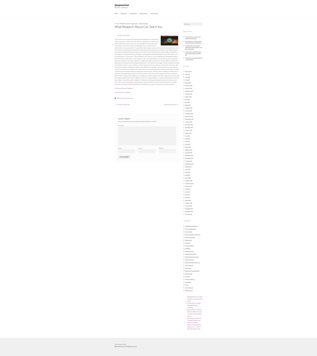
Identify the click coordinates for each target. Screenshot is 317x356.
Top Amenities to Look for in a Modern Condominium (193, 37)
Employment (188, 240)
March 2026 (188, 82)
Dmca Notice (133, 13)
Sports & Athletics (190, 279)
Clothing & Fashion (190, 237)
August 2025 (188, 96)
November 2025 (189, 91)
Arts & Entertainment (190, 229)
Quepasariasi (122, 5)
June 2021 (187, 138)
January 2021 (188, 152)
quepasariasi (134, 23)
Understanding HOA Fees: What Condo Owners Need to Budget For (193, 53)
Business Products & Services (125, 98)
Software (187, 276)
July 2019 (187, 189)
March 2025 (188, 105)
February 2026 (188, 85)
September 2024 (189, 119)
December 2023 (189, 124)
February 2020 (188, 180)
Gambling (187, 248)
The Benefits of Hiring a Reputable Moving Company (194, 305)
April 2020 (187, 175)
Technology (188, 282)
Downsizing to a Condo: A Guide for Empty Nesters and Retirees (193, 42)
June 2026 (187, 77)
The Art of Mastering (124, 105)
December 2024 (189, 113)
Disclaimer (124, 13)
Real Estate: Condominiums (192, 271)
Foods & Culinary (189, 246)
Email (141, 148)
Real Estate (188, 268)
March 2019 (188, 200)
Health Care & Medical (190, 254)
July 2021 (187, 136)
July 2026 (187, 74)
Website (161, 148)
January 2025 (188, 110)
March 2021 (188, 147)
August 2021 (188, 133)
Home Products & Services (192, 257)
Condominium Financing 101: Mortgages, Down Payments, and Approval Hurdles (193, 47)
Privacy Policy (144, 13)
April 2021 (187, 144)
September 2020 (189, 164)
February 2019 (188, 203)
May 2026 (187, 80)
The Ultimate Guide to (170, 105)
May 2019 (187, 194)
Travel (186, 285)
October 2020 (188, 161)
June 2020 (187, 169)
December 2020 (189, 155)
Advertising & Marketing (191, 226)
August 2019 (188, 186)
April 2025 (187, 102)
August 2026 (188, 71)
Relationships (188, 274)
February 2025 (188, 108)
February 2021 (188, 150)
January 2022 (188, 130)
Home (116, 13)
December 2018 (189, 208)
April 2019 (187, 197)
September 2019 (189, 183)
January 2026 (188, 88)
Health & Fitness (189, 251)
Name (120, 148)
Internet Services (189, 260)
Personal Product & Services (192, 262)
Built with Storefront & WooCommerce (126, 346)
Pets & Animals (189, 265)
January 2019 (188, 206)
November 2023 (189, 127)
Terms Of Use (154, 13)
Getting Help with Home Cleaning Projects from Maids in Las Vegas (194, 320)
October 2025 (188, 94)
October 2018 (188, 214)
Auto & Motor (188, 232)
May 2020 (187, 172)
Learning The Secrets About (122, 92)
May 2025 (187, 99)
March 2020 (188, 178)
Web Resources (189, 290)
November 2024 (189, 116)
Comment (121, 125)
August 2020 (188, 166)
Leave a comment (143, 23)
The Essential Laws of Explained (124, 88)
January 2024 (188, 122)
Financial (187, 243)
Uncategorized (189, 287)
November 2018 (189, 211)
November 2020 (189, 158)
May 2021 (187, 141)
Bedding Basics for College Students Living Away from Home (194, 299)
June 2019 (187, 192)
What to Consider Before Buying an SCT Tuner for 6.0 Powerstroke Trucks (194, 327)
